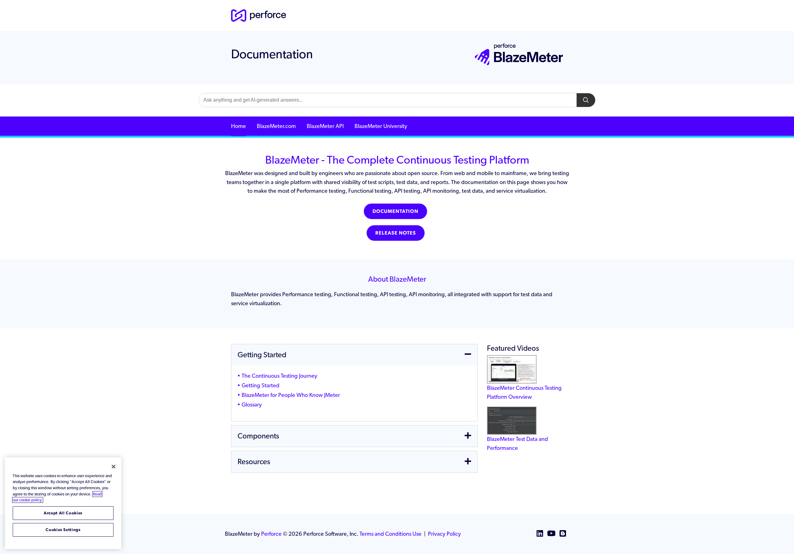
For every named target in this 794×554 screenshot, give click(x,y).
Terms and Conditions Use (390, 533)
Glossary (252, 404)
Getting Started (260, 385)
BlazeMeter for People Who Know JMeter (291, 395)
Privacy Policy (444, 533)
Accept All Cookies (63, 513)
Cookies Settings (63, 529)
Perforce (271, 533)
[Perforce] (258, 15)
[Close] (113, 466)
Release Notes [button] (395, 233)
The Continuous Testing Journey (279, 375)
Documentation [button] (395, 211)
